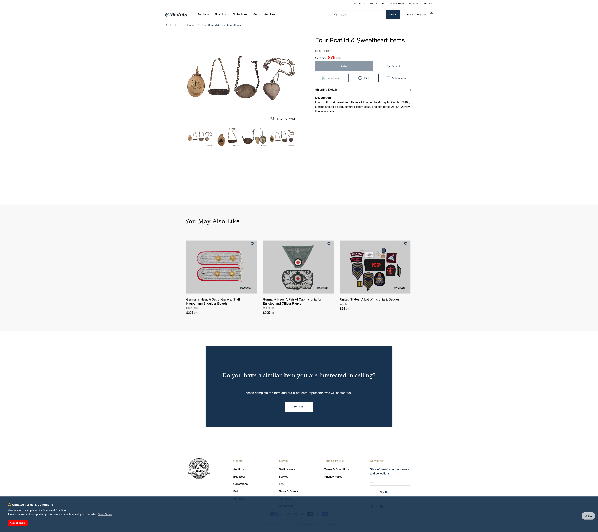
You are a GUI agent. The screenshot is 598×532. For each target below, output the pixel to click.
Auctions (238, 469)
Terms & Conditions (336, 469)
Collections (240, 484)
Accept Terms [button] (18, 523)
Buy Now (239, 477)
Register (421, 15)
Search (393, 15)
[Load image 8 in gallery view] (282, 137)
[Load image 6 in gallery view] (227, 137)
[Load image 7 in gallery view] (254, 137)
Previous (193, 81)
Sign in (410, 15)
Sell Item (299, 407)
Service (373, 3)
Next (288, 81)
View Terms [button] (105, 514)
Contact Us (428, 3)
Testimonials (359, 3)
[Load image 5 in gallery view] (200, 137)
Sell (235, 491)
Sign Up (384, 492)
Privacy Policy (333, 477)
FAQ (383, 3)
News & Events (397, 3)
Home (191, 25)
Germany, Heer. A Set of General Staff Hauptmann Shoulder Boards (213, 301)
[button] (221, 14)
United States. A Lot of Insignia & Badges (369, 299)
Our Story (413, 3)
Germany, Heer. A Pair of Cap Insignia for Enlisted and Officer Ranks (292, 301)
